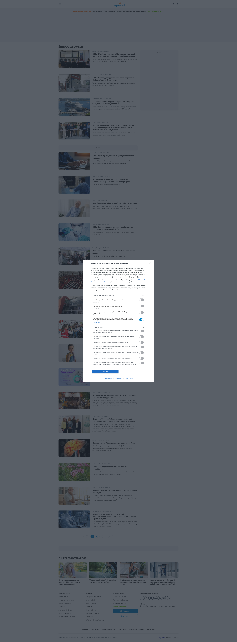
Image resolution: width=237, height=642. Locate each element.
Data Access (118, 378)
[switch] (141, 299)
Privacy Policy (129, 378)
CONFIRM (105, 371)
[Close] (150, 264)
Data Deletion (108, 378)
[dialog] (118, 321)
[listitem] (118, 296)
